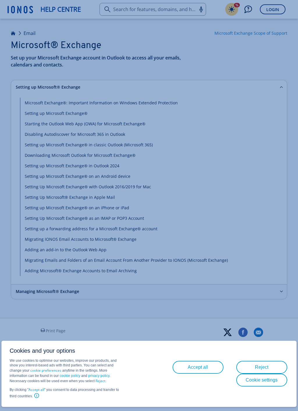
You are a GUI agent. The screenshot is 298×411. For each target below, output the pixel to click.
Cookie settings (262, 379)
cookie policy (70, 376)
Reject (100, 380)
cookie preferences (45, 370)
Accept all (36, 389)
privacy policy (98, 376)
